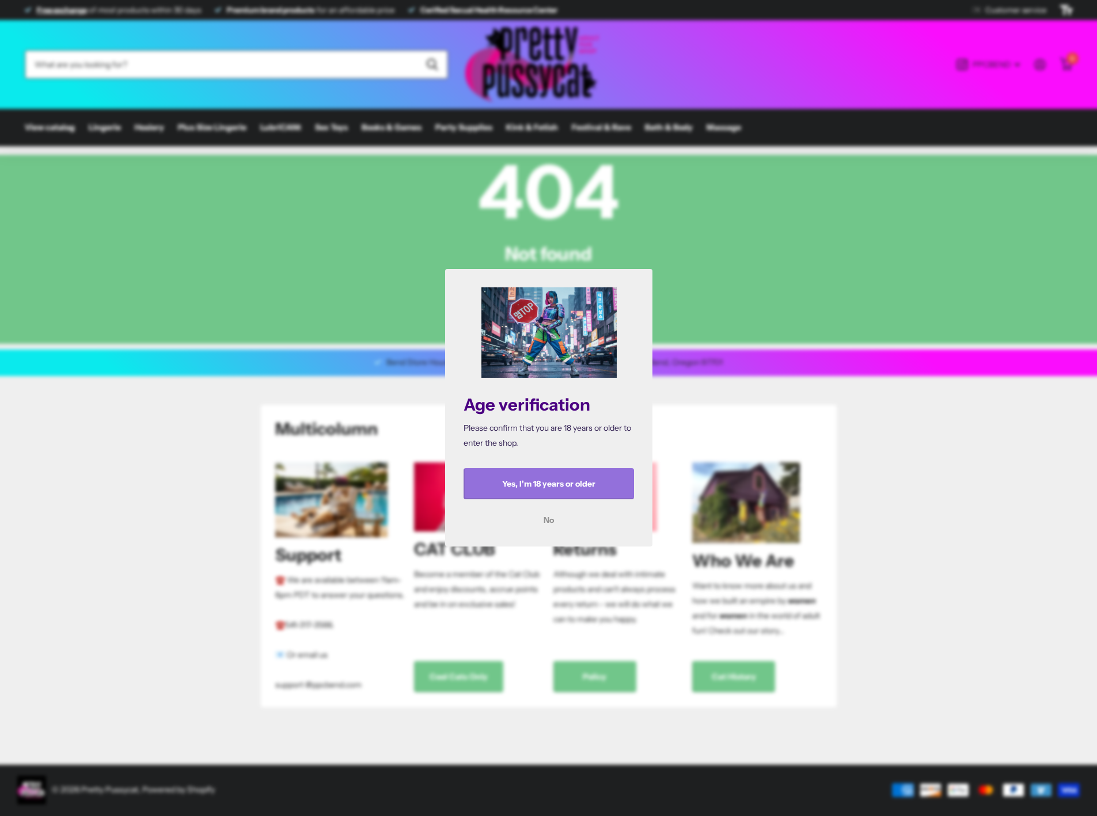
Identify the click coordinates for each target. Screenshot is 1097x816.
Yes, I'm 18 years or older (548, 484)
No (549, 520)
